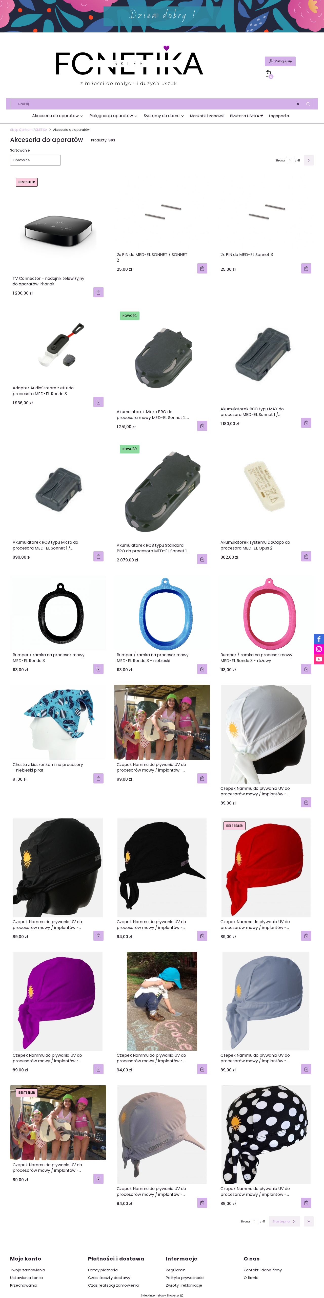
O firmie (251, 1277)
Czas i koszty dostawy (109, 1277)
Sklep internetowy (160, 1295)
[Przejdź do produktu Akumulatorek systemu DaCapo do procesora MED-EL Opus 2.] (265, 490)
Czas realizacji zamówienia (113, 1285)
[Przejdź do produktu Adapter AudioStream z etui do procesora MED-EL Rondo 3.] (58, 345)
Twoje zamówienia (27, 1270)
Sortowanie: (20, 150)
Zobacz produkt (98, 778)
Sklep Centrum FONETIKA (28, 129)
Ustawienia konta (26, 1277)
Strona (280, 160)
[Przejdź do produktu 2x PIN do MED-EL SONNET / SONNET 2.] (162, 212)
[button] (308, 104)
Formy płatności (103, 1270)
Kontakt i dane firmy (263, 1270)
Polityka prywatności (185, 1277)
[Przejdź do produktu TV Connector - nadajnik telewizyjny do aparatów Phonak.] (58, 224)
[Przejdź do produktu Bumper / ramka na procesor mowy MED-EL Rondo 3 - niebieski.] (162, 612)
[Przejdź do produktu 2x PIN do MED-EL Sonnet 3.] (265, 212)
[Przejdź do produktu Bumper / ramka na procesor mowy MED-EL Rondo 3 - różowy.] (265, 612)
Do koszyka (98, 292)
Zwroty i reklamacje (184, 1285)
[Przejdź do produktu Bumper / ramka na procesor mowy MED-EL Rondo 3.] (58, 612)
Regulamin (176, 1270)
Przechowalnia (23, 1285)
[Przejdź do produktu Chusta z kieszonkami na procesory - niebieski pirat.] (58, 722)
